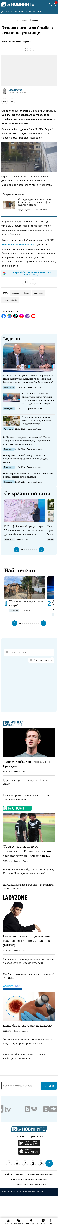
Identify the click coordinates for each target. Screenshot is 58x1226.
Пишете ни (40, 1184)
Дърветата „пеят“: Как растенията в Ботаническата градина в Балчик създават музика (26, 458)
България (34, 20)
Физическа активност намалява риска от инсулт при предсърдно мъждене (28, 1041)
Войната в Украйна (27, 11)
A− (4, 101)
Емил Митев (15, 90)
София (26, 293)
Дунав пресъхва (9, 11)
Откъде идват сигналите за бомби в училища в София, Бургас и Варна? (34, 202)
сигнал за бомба (10, 300)
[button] (16, 549)
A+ (11, 101)
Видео (41, 11)
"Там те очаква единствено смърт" (26, 603)
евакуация (38, 293)
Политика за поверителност (39, 1174)
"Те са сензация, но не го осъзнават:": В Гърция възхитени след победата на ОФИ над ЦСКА (27, 851)
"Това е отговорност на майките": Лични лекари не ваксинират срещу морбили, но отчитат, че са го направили (27, 440)
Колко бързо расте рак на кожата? (27, 1025)
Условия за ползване (22, 1184)
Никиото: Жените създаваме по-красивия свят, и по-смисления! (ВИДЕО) (26, 940)
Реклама (19, 1174)
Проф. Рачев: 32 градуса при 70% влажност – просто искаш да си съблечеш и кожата (23, 530)
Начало (24, 20)
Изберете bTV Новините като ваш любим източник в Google (31, 273)
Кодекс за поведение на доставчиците (29, 1179)
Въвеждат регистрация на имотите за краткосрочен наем (26, 797)
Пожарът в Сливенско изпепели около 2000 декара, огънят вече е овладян (28, 475)
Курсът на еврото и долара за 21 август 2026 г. (26, 781)
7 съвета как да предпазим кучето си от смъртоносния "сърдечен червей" (36, 420)
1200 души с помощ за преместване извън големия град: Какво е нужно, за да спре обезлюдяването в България (38, 398)
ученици (15, 293)
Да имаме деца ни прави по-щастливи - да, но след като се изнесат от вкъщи (29, 961)
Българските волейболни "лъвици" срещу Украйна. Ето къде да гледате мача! (28, 871)
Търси (50, 1085)
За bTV (8, 1174)
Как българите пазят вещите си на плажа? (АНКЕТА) (28, 976)
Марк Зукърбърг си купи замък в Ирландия (26, 763)
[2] (55, 4)
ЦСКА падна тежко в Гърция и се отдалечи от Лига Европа (28, 886)
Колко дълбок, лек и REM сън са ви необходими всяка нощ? (24, 1056)
